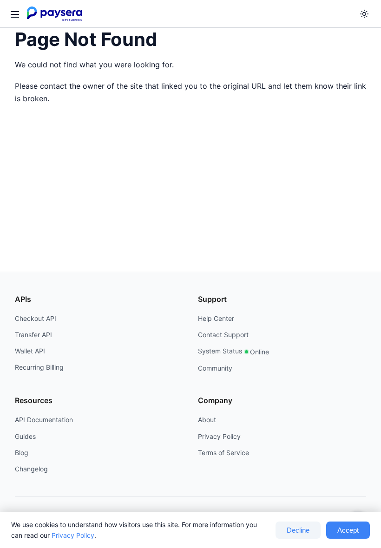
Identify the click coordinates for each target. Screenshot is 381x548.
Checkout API (35, 318)
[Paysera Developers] (56, 14)
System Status (233, 351)
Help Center (216, 318)
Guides (25, 436)
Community (215, 368)
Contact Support (223, 335)
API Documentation (44, 420)
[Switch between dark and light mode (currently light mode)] (364, 14)
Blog (21, 453)
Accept (348, 530)
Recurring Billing (39, 367)
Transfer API (33, 335)
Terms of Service (223, 453)
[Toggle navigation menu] (14, 14)
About (207, 420)
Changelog (31, 469)
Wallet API (30, 351)
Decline (298, 530)
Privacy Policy (73, 535)
